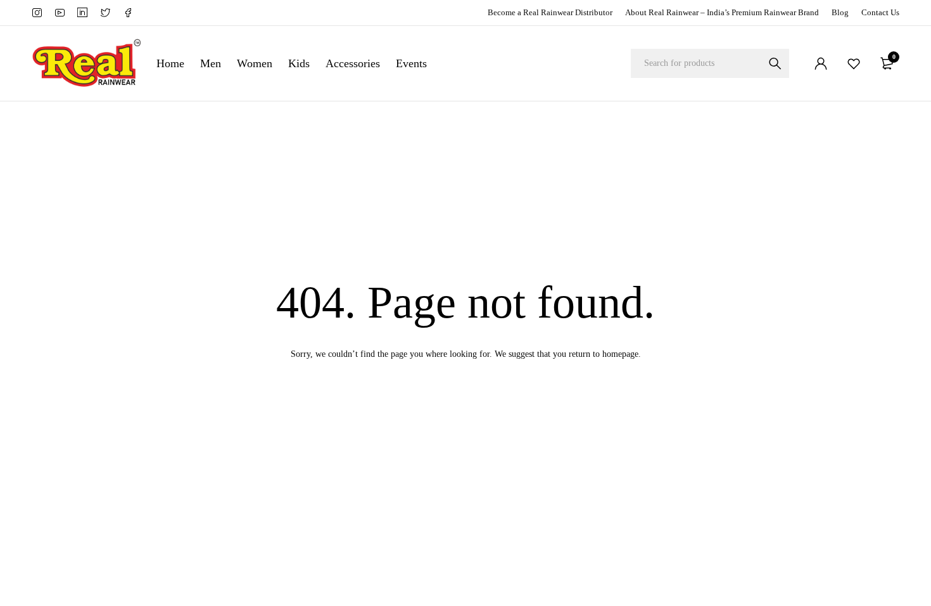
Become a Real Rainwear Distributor (550, 12)
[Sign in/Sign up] (820, 63)
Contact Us (880, 12)
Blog (840, 12)
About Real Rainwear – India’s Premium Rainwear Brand (722, 12)
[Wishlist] (853, 63)
